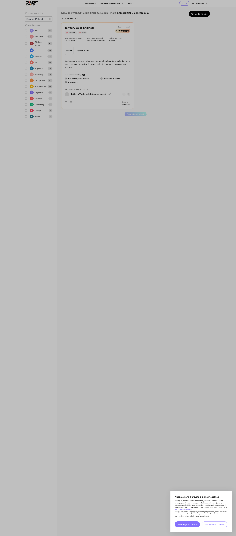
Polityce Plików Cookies (183, 509)
